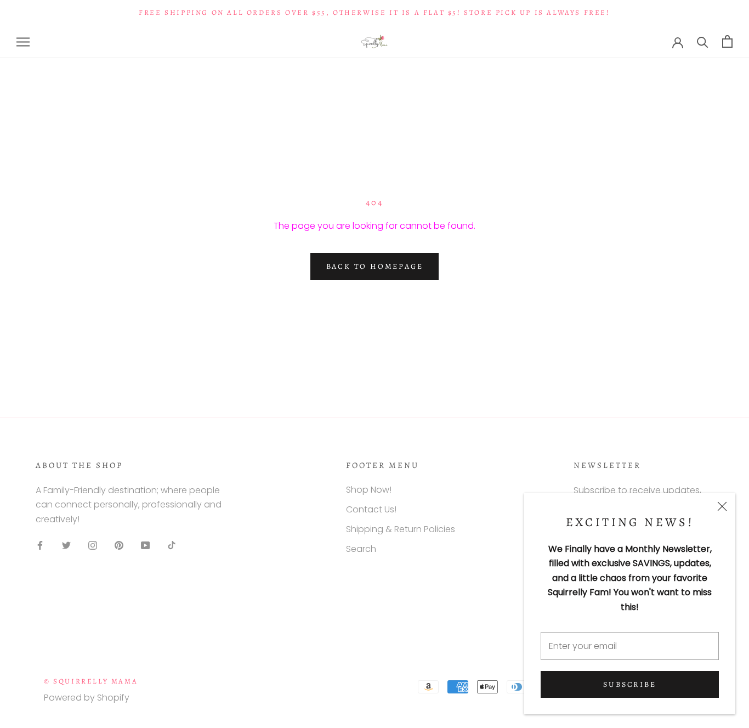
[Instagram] (92, 545)
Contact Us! (371, 509)
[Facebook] (40, 545)
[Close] (722, 506)
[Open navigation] (23, 41)
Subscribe (629, 684)
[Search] (702, 41)
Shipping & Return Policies (400, 529)
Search (361, 549)
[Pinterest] (119, 545)
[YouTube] (145, 545)
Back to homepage (374, 266)
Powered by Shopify (86, 697)
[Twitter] (66, 545)
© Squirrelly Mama (91, 681)
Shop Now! (368, 489)
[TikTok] (171, 545)
